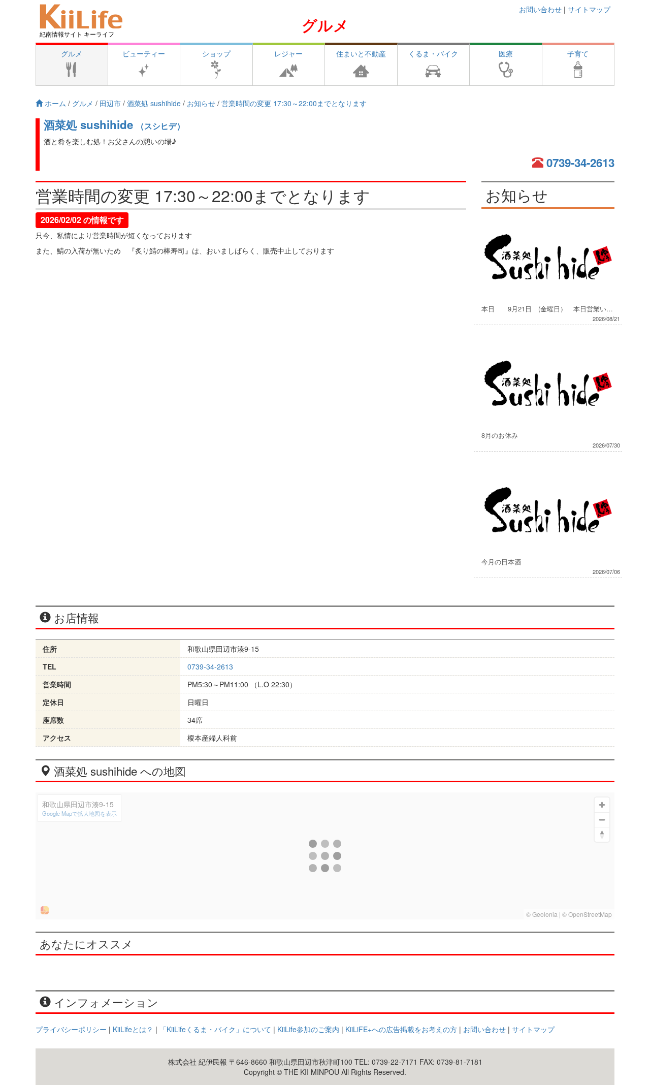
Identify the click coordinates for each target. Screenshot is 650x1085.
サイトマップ (589, 9)
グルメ (325, 25)
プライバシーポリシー (71, 1029)
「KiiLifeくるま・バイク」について (215, 1029)
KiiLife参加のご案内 (308, 1029)
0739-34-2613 (580, 162)
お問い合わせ (540, 9)
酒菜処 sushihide (114, 124)
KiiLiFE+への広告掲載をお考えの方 (401, 1029)
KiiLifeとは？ (133, 1029)
